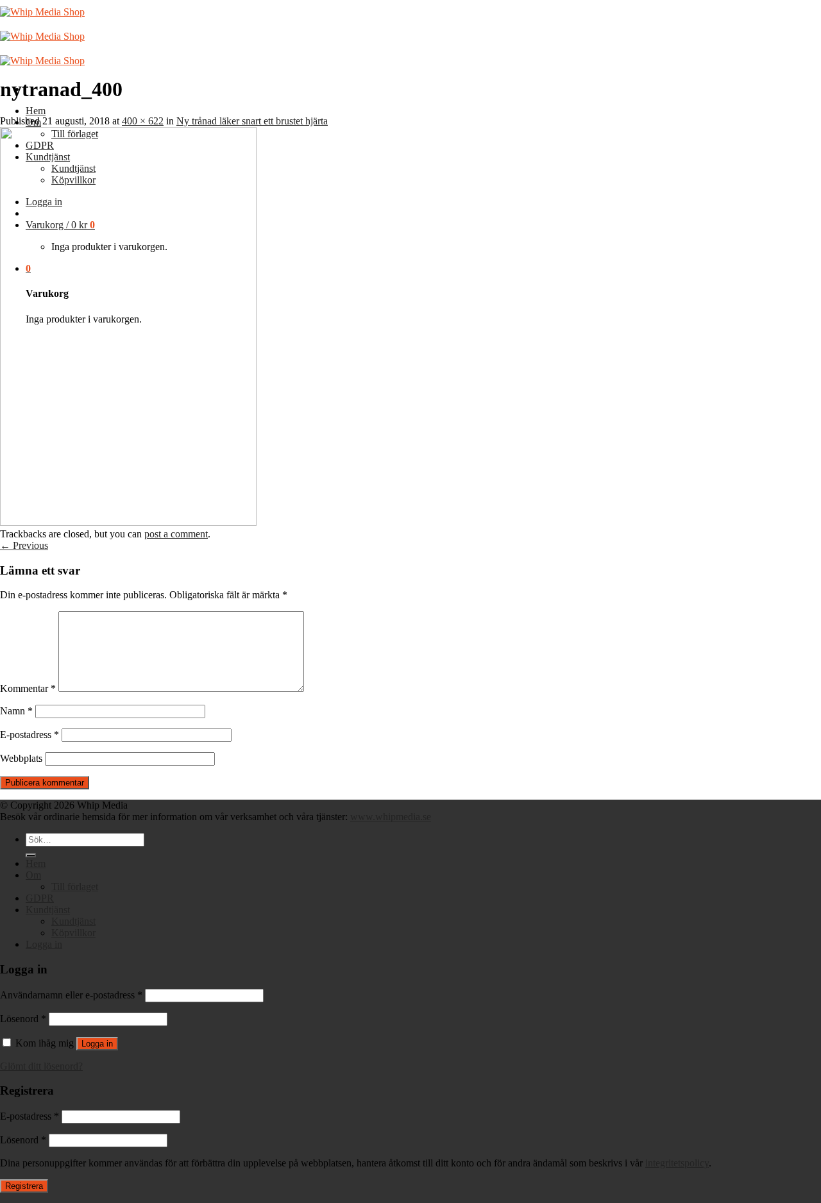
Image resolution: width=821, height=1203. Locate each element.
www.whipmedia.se (390, 816)
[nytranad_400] (128, 522)
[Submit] (31, 855)
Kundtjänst (48, 909)
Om (33, 875)
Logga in (97, 1043)
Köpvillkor (73, 932)
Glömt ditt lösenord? (41, 1066)
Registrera (24, 1186)
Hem (36, 110)
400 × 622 (143, 120)
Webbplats (21, 758)
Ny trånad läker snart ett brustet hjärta (252, 120)
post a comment (176, 533)
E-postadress (29, 734)
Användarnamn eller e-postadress (71, 994)
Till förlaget (74, 886)
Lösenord (23, 1018)
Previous (24, 545)
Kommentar (28, 688)
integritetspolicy (677, 1162)
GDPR (40, 898)
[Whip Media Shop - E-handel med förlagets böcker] (42, 36)
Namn (16, 710)
